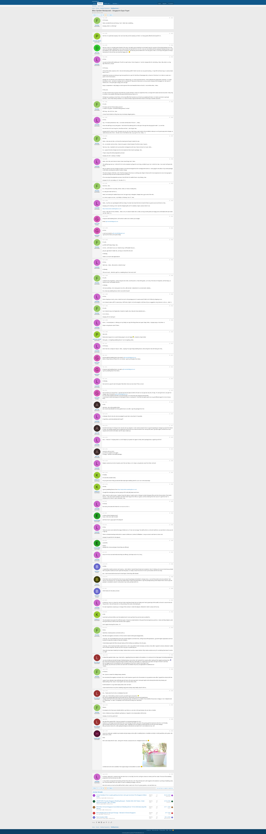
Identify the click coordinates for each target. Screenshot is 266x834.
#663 (172, 239)
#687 (172, 552)
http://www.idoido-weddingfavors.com (112, 208)
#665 (172, 275)
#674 (172, 390)
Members (115, 3)
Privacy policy (162, 830)
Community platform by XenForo (133, 832)
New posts (94, 6)
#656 (172, 117)
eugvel (94, 12)
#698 (172, 719)
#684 (172, 513)
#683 (172, 501)
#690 (172, 588)
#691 (172, 600)
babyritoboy (98, 798)
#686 (172, 540)
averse (97, 809)
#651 (172, 17)
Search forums (101, 6)
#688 (172, 564)
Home (94, 3)
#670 (172, 343)
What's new (107, 3)
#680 (172, 460)
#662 (172, 228)
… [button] (99, 15)
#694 (172, 654)
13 (103, 15)
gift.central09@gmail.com (112, 221)
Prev (95, 15)
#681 (172, 472)
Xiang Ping (98, 804)
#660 (172, 200)
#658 (172, 159)
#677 (172, 425)
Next (111, 15)
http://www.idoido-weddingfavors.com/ (127, 489)
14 (105, 15)
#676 (172, 413)
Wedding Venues (110, 798)
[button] (111, 3)
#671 (172, 355)
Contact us (149, 830)
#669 (172, 331)
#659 (172, 183)
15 (107, 15)
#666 (172, 294)
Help (167, 830)
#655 (172, 101)
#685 (172, 524)
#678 (172, 437)
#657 (172, 136)
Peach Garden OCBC (102, 817)
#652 (172, 33)
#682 (172, 484)
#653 (172, 45)
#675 (172, 402)
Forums (100, 3)
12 (101, 15)
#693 (172, 627)
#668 (172, 320)
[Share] (170, 18)
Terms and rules (155, 830)
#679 (172, 449)
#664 (172, 259)
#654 (172, 56)
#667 (172, 305)
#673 (172, 378)
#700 (172, 774)
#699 (172, 730)
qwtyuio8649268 (99, 818)
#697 (172, 704)
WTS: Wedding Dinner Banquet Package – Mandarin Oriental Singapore (116, 813)
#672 (172, 367)
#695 (172, 669)
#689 (172, 576)
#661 (172, 216)
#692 (172, 611)
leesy (97, 814)
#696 (172, 690)
